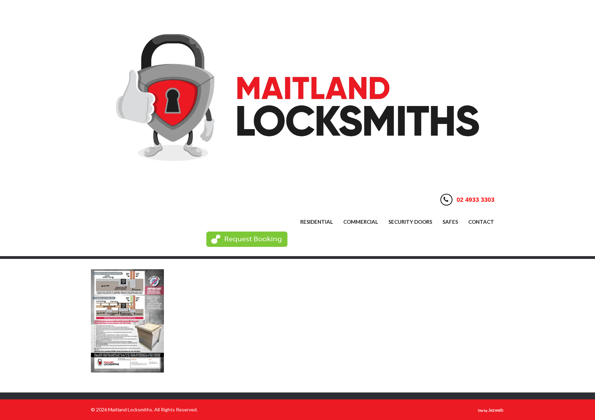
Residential (316, 222)
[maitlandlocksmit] (297, 183)
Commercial (360, 222)
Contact (481, 222)
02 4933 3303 (475, 199)
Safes (450, 222)
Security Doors (410, 222)
